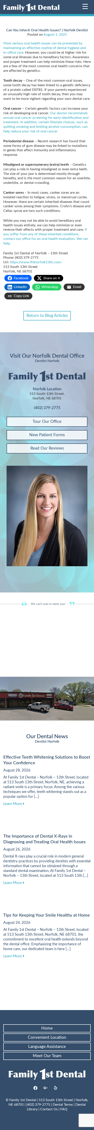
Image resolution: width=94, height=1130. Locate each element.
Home (47, 1028)
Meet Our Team (47, 1056)
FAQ (63, 1109)
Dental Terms (63, 1104)
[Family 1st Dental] (31, 7)
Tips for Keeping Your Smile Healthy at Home (46, 915)
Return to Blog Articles (47, 316)
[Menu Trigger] (85, 6)
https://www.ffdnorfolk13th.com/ (36, 262)
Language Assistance (47, 1047)
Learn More (13, 803)
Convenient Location (47, 1037)
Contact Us (49, 1109)
